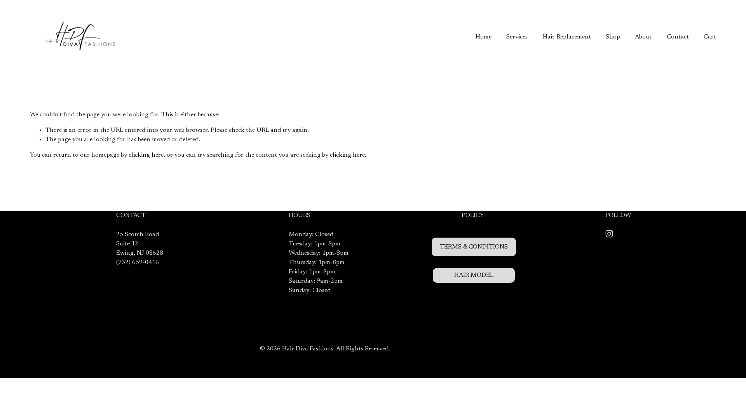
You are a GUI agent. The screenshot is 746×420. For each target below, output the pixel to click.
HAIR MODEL (473, 275)
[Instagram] (609, 234)
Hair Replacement (567, 37)
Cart (710, 37)
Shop (613, 37)
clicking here (146, 155)
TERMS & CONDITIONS (474, 247)
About (643, 37)
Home (484, 37)
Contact (678, 37)
